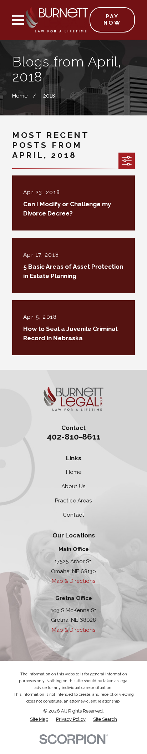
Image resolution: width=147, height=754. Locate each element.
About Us (73, 486)
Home (73, 472)
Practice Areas (73, 500)
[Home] (57, 19)
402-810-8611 (74, 436)
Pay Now (112, 19)
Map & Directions (74, 581)
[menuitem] (39, 719)
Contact (73, 515)
